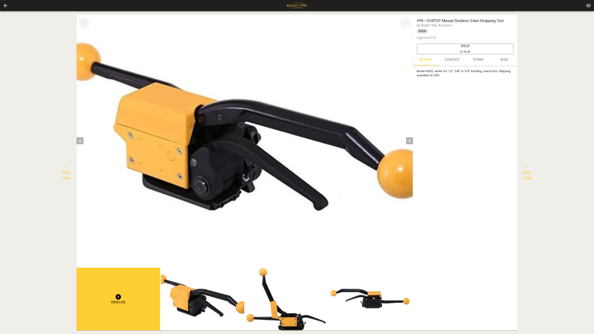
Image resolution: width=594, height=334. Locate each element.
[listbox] (245, 141)
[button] (5, 5)
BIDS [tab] (504, 59)
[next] (409, 140)
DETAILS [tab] (426, 59)
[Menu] (588, 5)
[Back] (5, 5)
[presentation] (297, 5)
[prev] (80, 140)
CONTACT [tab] (452, 59)
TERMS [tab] (478, 59)
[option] (245, 141)
